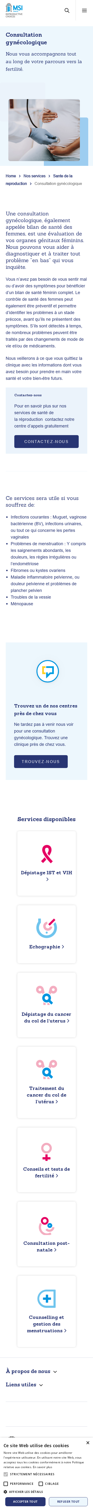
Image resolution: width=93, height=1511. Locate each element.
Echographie (44, 946)
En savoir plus (42, 1467)
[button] (46, 1492)
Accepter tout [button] (25, 1502)
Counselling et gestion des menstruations (45, 1324)
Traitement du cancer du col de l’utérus (46, 1095)
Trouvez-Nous (41, 761)
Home (11, 175)
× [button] (87, 1443)
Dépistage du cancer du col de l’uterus (46, 1017)
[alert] (46, 1474)
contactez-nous (46, 441)
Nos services (35, 175)
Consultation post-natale (46, 1246)
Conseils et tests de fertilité (46, 1172)
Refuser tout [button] (68, 1502)
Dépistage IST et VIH (46, 872)
